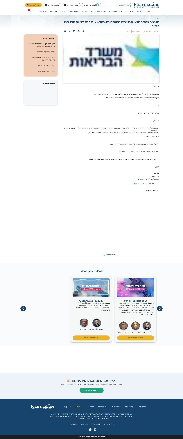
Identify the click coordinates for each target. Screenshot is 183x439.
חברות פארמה (89, 407)
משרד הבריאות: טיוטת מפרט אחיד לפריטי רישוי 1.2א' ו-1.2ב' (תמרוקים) (112, 225)
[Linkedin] (94, 430)
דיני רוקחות (136, 183)
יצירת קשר (67, 407)
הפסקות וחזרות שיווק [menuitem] (115, 11)
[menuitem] (140, 11)
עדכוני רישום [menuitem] (129, 11)
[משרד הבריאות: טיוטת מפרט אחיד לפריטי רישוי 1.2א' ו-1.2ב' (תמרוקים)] (148, 230)
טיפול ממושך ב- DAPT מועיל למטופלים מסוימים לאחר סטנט (42, 58)
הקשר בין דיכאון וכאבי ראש (46, 66)
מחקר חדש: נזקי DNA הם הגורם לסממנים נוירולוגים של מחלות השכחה (41, 45)
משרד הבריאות (93, 128)
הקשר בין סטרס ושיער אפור (46, 71)
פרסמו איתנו (73, 424)
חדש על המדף (102, 407)
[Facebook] (90, 430)
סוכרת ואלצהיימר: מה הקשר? (45, 52)
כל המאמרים (141, 407)
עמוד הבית (156, 18)
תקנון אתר (84, 424)
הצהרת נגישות (95, 424)
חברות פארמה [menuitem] (42, 11)
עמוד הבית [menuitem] (149, 11)
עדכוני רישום (129, 407)
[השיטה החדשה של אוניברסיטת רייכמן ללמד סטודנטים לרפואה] (148, 216)
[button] (83, 31)
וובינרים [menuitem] (62, 11)
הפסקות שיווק (116, 407)
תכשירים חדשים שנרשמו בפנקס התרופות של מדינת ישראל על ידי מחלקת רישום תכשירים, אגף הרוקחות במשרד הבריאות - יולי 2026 (102, 197)
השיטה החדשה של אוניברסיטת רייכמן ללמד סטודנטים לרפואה (116, 212)
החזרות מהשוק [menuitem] (101, 11)
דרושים (78, 407)
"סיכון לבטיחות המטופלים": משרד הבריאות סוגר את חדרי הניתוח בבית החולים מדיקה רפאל (106, 239)
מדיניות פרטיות (109, 424)
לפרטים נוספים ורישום (135, 338)
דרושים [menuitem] (32, 11)
